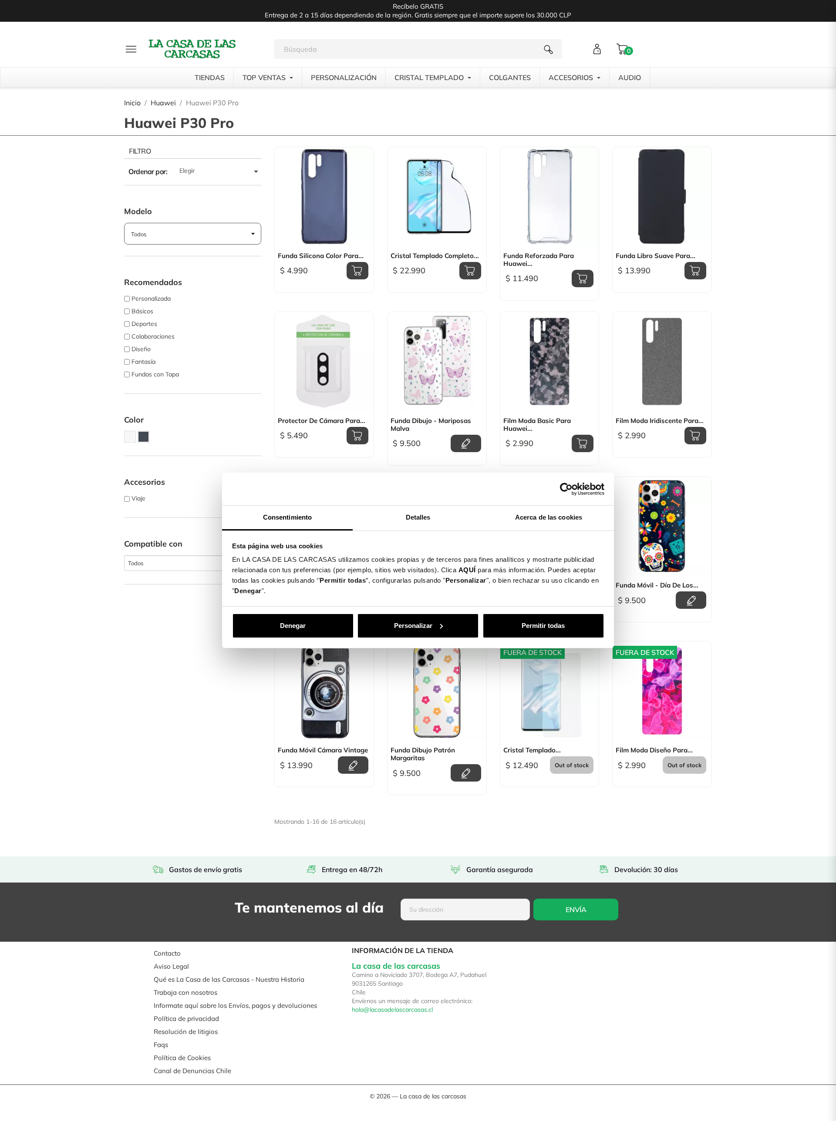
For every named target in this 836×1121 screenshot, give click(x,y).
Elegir (220, 171)
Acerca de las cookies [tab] (548, 517)
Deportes (144, 324)
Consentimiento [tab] (287, 517)
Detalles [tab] (418, 517)
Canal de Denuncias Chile (192, 1071)
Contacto (167, 953)
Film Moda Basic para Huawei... (537, 425)
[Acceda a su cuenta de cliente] (597, 49)
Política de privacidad (186, 1018)
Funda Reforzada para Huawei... (538, 260)
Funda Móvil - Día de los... (657, 585)
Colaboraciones (153, 336)
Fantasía (143, 362)
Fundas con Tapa (155, 374)
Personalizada (151, 298)
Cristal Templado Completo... (435, 256)
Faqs (161, 1044)
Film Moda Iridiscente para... (660, 421)
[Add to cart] (357, 270)
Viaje (138, 498)
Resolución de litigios (186, 1031)
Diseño (141, 349)
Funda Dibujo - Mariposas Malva (431, 425)
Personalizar (413, 625)
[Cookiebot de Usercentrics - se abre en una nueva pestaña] (566, 489)
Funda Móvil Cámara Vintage (323, 750)
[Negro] (143, 437)
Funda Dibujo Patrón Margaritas (423, 754)
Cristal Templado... (532, 750)
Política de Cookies (182, 1058)
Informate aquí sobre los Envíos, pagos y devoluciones (235, 1005)
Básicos (142, 311)
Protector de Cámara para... (321, 421)
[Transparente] (130, 437)
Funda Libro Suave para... (655, 256)
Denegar (293, 625)
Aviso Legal (171, 966)
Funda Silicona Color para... (321, 256)
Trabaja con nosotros (185, 992)
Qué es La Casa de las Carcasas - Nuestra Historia (229, 979)
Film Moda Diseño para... (654, 750)
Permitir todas (543, 625)
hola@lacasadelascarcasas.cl (392, 1010)
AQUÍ (467, 570)
